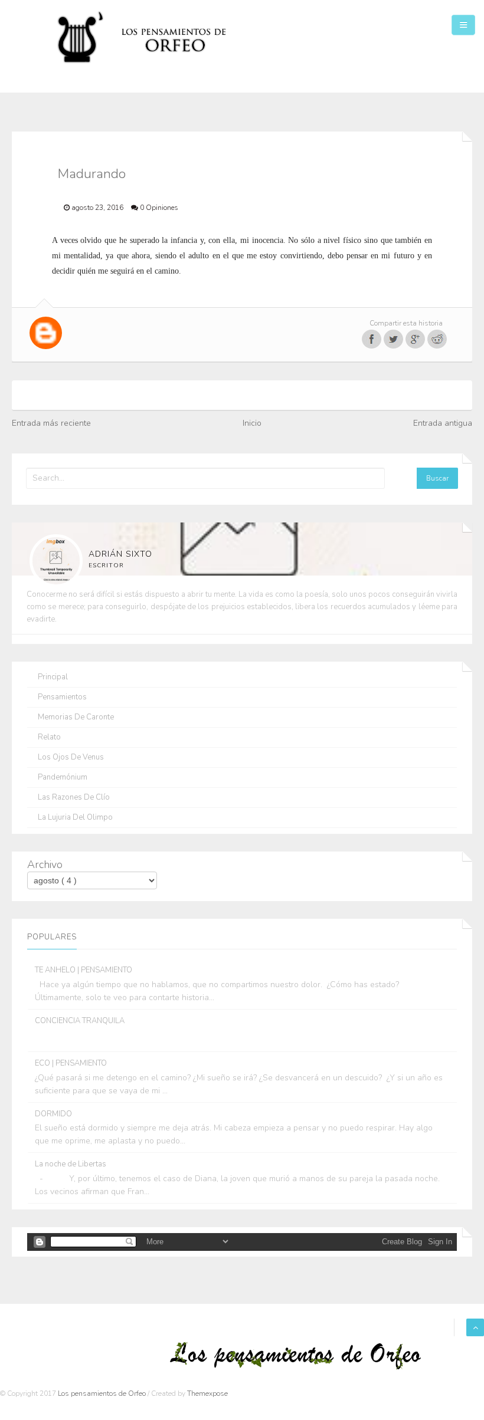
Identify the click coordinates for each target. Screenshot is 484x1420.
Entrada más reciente (51, 423)
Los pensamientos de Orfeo (103, 1393)
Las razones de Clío (74, 798)
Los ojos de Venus (71, 757)
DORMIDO (53, 1114)
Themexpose (207, 1393)
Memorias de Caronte (76, 717)
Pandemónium (62, 778)
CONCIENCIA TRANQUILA (80, 1020)
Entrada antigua (442, 423)
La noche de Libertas (70, 1164)
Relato (49, 737)
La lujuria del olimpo (75, 818)
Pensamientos (62, 697)
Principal (53, 677)
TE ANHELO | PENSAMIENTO (83, 970)
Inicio (252, 423)
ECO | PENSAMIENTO (71, 1063)
